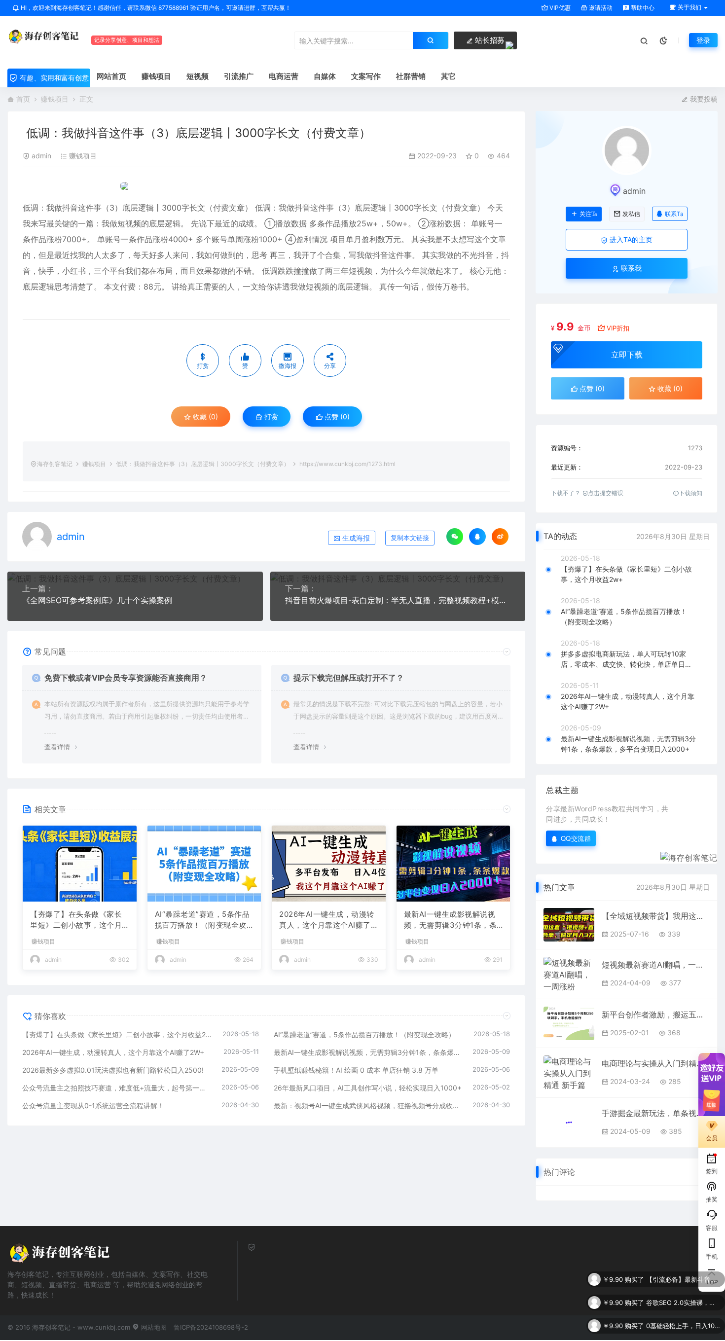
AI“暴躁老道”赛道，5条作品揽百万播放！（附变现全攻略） (202, 920)
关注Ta (588, 214)
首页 (23, 99)
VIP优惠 (559, 7)
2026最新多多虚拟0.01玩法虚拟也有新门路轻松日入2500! (113, 1070)
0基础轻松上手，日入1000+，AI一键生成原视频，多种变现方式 (683, 1310)
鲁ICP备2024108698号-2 (211, 1327)
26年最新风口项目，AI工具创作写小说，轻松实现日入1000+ (368, 1088)
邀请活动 (600, 7)
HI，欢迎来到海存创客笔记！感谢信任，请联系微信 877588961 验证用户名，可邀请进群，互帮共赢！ (155, 7)
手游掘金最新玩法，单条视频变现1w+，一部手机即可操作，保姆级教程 (656, 1113)
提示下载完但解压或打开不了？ (348, 678)
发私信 (631, 214)
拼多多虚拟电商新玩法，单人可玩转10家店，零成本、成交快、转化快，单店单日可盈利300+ (626, 659)
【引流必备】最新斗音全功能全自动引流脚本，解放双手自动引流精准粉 (683, 1264)
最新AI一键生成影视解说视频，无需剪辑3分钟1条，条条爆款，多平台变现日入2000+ (453, 920)
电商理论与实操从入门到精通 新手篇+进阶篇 (656, 1063)
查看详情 (57, 747)
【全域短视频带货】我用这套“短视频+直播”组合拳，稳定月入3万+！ (656, 916)
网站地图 (153, 1327)
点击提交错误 (605, 493)
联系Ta (674, 213)
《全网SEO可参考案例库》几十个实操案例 (97, 600)
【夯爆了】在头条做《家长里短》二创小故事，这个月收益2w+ (76, 920)
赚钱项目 (55, 99)
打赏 (270, 416)
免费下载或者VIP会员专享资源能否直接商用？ (125, 678)
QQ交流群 (576, 838)
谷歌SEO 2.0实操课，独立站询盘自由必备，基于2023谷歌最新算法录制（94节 (683, 1287)
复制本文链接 (410, 538)
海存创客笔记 (54, 464)
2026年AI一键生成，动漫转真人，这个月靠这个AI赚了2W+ (327, 920)
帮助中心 (641, 7)
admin (41, 155)
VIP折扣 (618, 328)
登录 (703, 40)
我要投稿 (703, 99)
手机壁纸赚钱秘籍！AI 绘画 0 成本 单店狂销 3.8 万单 (356, 1070)
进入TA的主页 (630, 239)
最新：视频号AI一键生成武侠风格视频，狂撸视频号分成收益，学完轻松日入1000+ (368, 1105)
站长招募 (489, 40)
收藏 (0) (204, 416)
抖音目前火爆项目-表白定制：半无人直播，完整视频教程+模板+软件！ (398, 600)
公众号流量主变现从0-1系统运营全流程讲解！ (93, 1105)
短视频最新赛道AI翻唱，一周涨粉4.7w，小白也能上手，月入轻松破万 (656, 965)
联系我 (630, 268)
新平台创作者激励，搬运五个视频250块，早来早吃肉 (656, 1014)
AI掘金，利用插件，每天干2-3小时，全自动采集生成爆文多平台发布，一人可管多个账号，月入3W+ (683, 1333)
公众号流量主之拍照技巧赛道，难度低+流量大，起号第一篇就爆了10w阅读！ (117, 1088)
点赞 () (336, 416)
